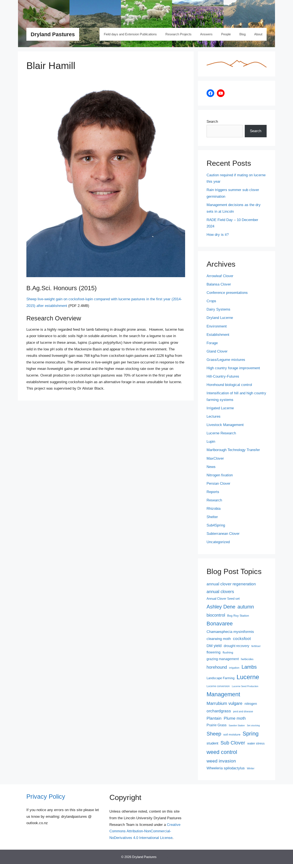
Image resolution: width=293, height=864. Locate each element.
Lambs (249, 667)
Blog (242, 34)
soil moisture (231, 734)
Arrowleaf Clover (220, 276)
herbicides (247, 659)
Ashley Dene (221, 607)
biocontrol (216, 615)
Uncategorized (218, 542)
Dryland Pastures (53, 34)
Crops (211, 301)
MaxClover (215, 458)
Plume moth (235, 718)
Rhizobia (214, 509)
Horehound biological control (229, 385)
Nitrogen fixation (220, 475)
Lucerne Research (221, 433)
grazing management (223, 659)
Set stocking (253, 725)
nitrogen (251, 704)
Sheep (214, 734)
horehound (217, 667)
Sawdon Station (237, 725)
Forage (212, 343)
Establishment (218, 335)
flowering (214, 652)
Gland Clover (217, 351)
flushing (228, 652)
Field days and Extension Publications (130, 34)
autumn (245, 607)
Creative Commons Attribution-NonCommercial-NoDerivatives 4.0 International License (144, 831)
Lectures (214, 416)
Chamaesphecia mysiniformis (230, 632)
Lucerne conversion (218, 686)
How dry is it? (218, 235)
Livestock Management (225, 425)
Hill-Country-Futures (223, 376)
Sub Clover (233, 743)
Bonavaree (220, 623)
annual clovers (220, 591)
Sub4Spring (216, 525)
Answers (206, 34)
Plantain (214, 718)
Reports (213, 492)
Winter (250, 768)
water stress (256, 743)
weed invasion (221, 760)
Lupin (211, 441)
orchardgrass (219, 711)
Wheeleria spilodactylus (226, 768)
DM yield (214, 646)
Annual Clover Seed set (223, 598)
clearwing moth (219, 639)
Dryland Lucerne (220, 318)
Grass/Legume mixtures (226, 360)
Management (223, 694)
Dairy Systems (218, 309)
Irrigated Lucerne (220, 408)
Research (214, 500)
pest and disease (243, 711)
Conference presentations (227, 293)
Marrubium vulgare (224, 703)
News (211, 467)
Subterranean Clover (223, 534)
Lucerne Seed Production (245, 686)
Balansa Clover (219, 284)
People (226, 34)
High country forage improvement (233, 368)
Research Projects (178, 34)
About (258, 34)
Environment (217, 326)
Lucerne (248, 676)
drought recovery (236, 646)
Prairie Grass (217, 725)
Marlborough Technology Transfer (233, 450)
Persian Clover (218, 483)
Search (212, 122)
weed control (222, 752)
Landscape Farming (220, 678)
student (212, 743)
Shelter (212, 517)
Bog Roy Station (238, 615)
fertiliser (256, 646)
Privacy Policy (45, 796)
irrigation (234, 667)
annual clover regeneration (231, 583)
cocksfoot (242, 638)
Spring (250, 734)
